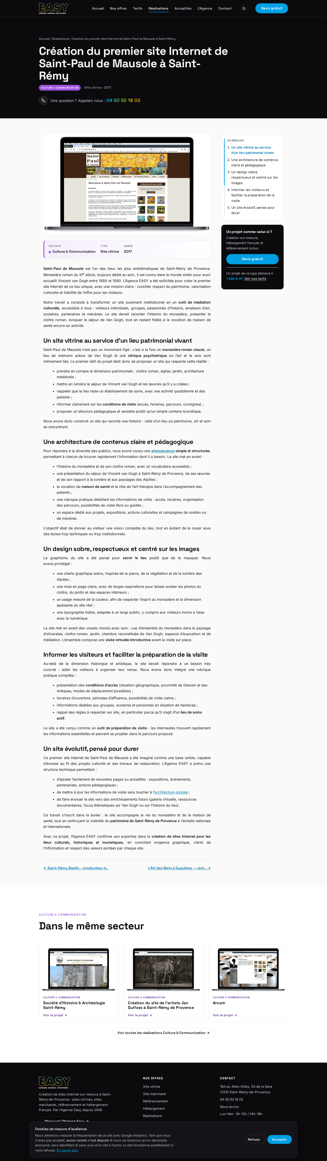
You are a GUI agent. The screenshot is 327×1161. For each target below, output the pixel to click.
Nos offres (118, 8)
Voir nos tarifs (255, 278)
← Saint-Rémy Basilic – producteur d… (75, 868)
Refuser (254, 1139)
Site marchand (154, 1094)
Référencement (155, 1101)
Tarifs (137, 8)
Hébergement (154, 1109)
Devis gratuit (272, 8)
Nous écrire (229, 1107)
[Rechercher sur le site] (244, 8)
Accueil (98, 8)
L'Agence (205, 8)
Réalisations (158, 8)
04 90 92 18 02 (231, 1099)
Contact (225, 8)
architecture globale (171, 792)
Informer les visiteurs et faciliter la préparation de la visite (252, 195)
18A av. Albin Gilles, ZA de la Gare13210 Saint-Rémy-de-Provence (246, 1089)
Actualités (183, 8)
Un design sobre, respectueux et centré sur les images (254, 177)
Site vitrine (151, 1087)
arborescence (163, 451)
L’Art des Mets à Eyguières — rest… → (179, 868)
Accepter (279, 1139)
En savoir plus (67, 1150)
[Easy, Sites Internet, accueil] (53, 8)
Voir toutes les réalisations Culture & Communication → (163, 1033)
